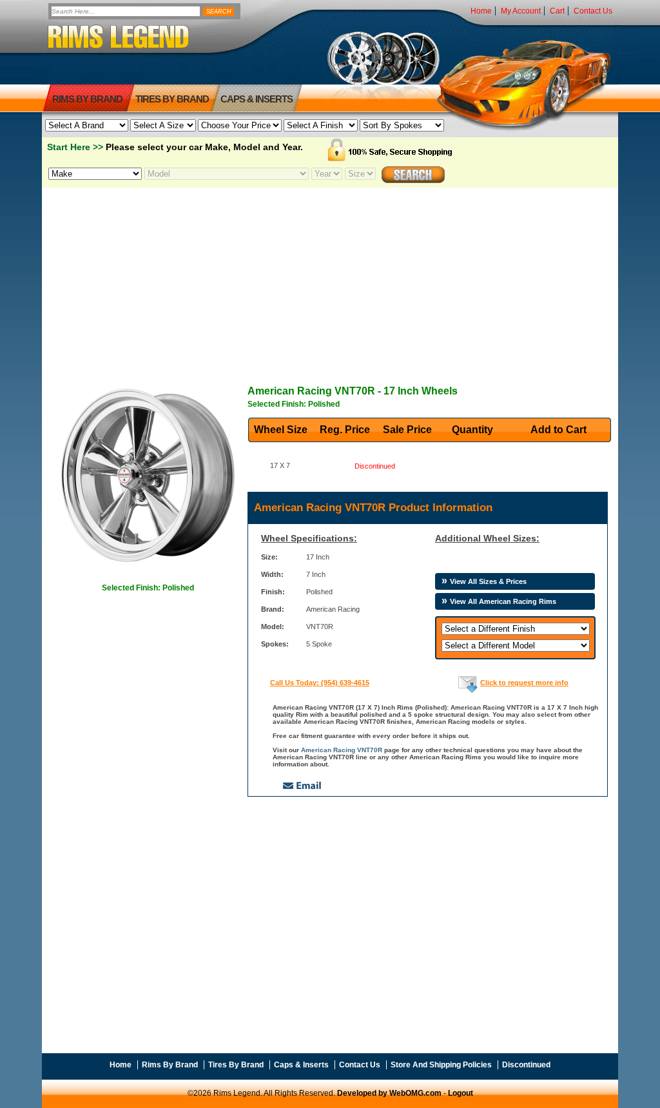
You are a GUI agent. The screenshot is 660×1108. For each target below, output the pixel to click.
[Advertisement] (330, 278)
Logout (460, 1093)
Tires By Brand (236, 1064)
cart (557, 10)
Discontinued (526, 1064)
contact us (593, 10)
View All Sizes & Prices (488, 581)
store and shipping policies (441, 1064)
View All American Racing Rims (503, 601)
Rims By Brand (87, 98)
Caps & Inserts (256, 98)
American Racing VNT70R (341, 749)
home (481, 10)
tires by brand (172, 98)
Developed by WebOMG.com (389, 1093)
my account (521, 10)
